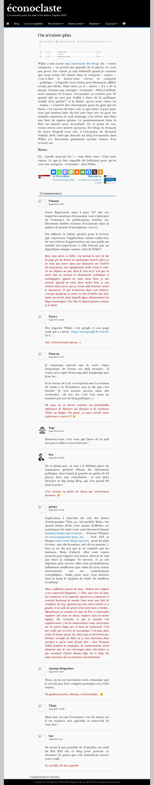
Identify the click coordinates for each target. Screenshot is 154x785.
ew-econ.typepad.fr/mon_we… (65, 537)
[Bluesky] (53, 172)
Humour (94, 23)
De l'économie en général (93, 41)
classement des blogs (85, 63)
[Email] (82, 172)
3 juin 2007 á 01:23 (56, 510)
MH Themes (92, 782)
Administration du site (110, 782)
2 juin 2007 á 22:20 (57, 458)
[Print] (77, 172)
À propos (110, 23)
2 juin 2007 (48, 41)
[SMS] (71, 172)
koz (51, 454)
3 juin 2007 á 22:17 (56, 672)
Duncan (54, 353)
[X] (94, 172)
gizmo (53, 506)
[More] (100, 172)
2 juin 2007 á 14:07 (56, 204)
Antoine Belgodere (61, 668)
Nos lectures (55, 23)
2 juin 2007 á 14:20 (56, 320)
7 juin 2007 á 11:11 (56, 739)
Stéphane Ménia (66, 41)
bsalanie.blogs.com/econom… (64, 533)
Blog (16, 23)
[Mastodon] (65, 172)
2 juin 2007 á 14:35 (56, 357)
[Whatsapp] (59, 172)
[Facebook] (88, 172)
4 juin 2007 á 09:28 (57, 709)
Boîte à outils (75, 23)
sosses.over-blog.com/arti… (73, 540)
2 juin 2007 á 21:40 (56, 431)
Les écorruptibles (33, 23)
